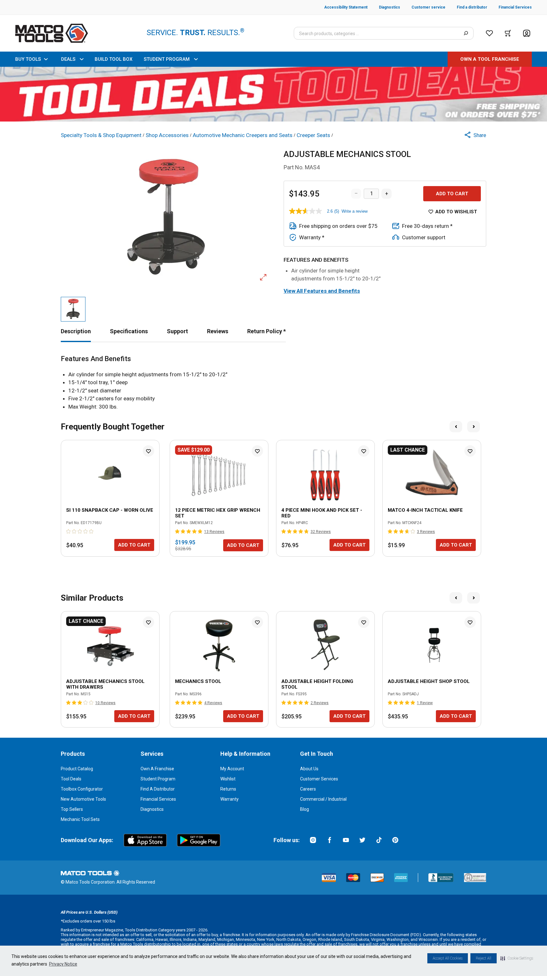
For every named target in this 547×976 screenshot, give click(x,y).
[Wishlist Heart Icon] (148, 451)
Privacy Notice (63, 964)
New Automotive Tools (83, 799)
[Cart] (508, 33)
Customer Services (319, 778)
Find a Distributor (158, 788)
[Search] (465, 33)
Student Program (158, 778)
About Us (309, 768)
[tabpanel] (273, 383)
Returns (228, 788)
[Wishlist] (489, 33)
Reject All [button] (483, 958)
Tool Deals (71, 778)
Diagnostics (152, 809)
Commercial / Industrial (323, 799)
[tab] (76, 331)
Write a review (355, 211)
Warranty (229, 799)
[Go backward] (456, 426)
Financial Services (158, 799)
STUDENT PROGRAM (167, 59)
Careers (308, 788)
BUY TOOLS (28, 59)
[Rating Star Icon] (68, 531)
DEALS (68, 59)
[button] (516, 958)
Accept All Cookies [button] (447, 958)
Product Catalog (77, 768)
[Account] (527, 33)
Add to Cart (452, 194)
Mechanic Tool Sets (80, 819)
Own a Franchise (157, 768)
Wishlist (228, 778)
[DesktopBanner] (273, 94)
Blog (304, 809)
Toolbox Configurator (82, 788)
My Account (232, 768)
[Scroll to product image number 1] (73, 309)
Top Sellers (72, 809)
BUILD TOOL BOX (113, 59)
